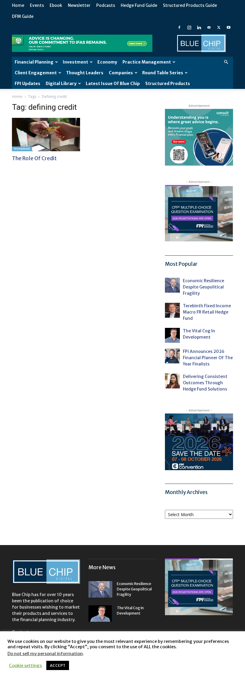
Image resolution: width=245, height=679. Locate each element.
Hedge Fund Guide (139, 5)
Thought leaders (84, 72)
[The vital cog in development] (172, 335)
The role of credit (34, 158)
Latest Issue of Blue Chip (113, 83)
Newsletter (79, 5)
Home (18, 5)
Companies (121, 72)
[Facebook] (179, 27)
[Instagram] (189, 27)
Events (37, 5)
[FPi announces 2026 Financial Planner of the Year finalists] (172, 355)
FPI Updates (27, 83)
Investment (75, 62)
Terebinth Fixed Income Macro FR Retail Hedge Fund (207, 312)
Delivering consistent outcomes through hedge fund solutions (205, 383)
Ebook (56, 5)
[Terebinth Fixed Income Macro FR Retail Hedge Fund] (172, 310)
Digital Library (61, 83)
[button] (226, 62)
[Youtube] (228, 27)
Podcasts (105, 5)
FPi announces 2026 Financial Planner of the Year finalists (208, 358)
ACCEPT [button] (57, 665)
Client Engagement (36, 72)
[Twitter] (218, 27)
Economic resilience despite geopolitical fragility (203, 287)
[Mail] (208, 27)
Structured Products (167, 83)
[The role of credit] (46, 134)
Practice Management (146, 62)
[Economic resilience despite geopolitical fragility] (172, 285)
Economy (107, 62)
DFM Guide (22, 16)
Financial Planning (34, 62)
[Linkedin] (199, 27)
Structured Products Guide (190, 5)
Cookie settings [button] (25, 665)
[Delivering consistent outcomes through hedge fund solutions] (172, 381)
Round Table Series (162, 72)
